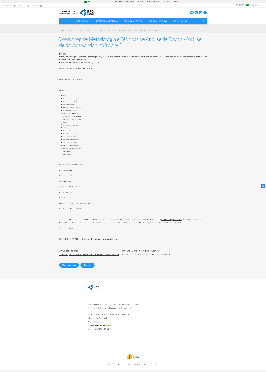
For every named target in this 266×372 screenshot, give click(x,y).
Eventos (72, 30)
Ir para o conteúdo (8, 6)
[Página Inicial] (64, 14)
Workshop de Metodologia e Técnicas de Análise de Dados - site (89, 254)
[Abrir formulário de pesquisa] (203, 21)
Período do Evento (68, 62)
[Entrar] (1, 2)
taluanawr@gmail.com (171, 219)
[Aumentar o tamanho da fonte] (237, 5)
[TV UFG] (205, 12)
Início (63, 30)
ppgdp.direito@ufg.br (104, 325)
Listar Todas (70, 265)
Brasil (89, 2)
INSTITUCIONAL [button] (82, 21)
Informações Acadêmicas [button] (106, 21)
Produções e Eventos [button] (133, 21)
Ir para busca (36, 6)
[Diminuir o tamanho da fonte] (240, 5)
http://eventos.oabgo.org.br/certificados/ (100, 239)
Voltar (88, 265)
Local (61, 59)
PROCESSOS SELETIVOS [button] (158, 21)
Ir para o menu (23, 6)
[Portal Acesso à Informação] (133, 359)
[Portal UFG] (87, 15)
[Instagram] (196, 12)
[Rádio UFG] (200, 12)
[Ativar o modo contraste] (243, 5)
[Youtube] (192, 12)
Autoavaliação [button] (180, 21)
